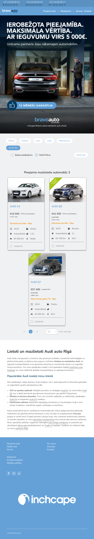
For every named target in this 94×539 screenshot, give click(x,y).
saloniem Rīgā (21, 428)
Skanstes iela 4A (11, 5)
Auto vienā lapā (65, 331)
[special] (12, 155)
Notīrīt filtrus (45, 155)
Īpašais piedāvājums (24, 155)
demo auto (22, 425)
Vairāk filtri (13, 148)
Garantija (51, 446)
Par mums (51, 443)
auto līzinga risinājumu (58, 422)
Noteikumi (11, 457)
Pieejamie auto (49, 11)
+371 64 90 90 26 (34, 2)
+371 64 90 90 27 (57, 2)
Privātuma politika (15, 460)
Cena (38, 140)
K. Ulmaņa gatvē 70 (58, 5)
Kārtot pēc (81, 155)
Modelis (25, 140)
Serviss (10, 449)
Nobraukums (64, 140)
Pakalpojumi (65, 11)
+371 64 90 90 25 (11, 2)
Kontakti (88, 11)
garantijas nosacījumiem (44, 419)
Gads (49, 140)
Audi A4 (13, 399)
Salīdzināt (18, 246)
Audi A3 (33, 399)
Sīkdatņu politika (14, 463)
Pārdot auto (12, 446)
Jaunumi (79, 11)
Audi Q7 (64, 390)
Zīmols (11, 140)
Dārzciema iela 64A (35, 5)
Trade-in (48, 425)
